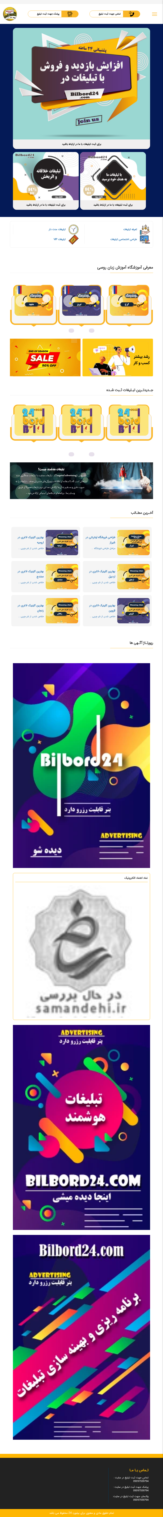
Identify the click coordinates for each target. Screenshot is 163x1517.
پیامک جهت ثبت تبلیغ (48, 14)
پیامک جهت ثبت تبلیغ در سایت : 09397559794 (130, 1489)
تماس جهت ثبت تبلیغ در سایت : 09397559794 (131, 1480)
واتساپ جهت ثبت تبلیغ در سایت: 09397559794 (130, 1498)
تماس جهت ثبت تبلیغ (110, 14)
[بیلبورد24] (10, 14)
